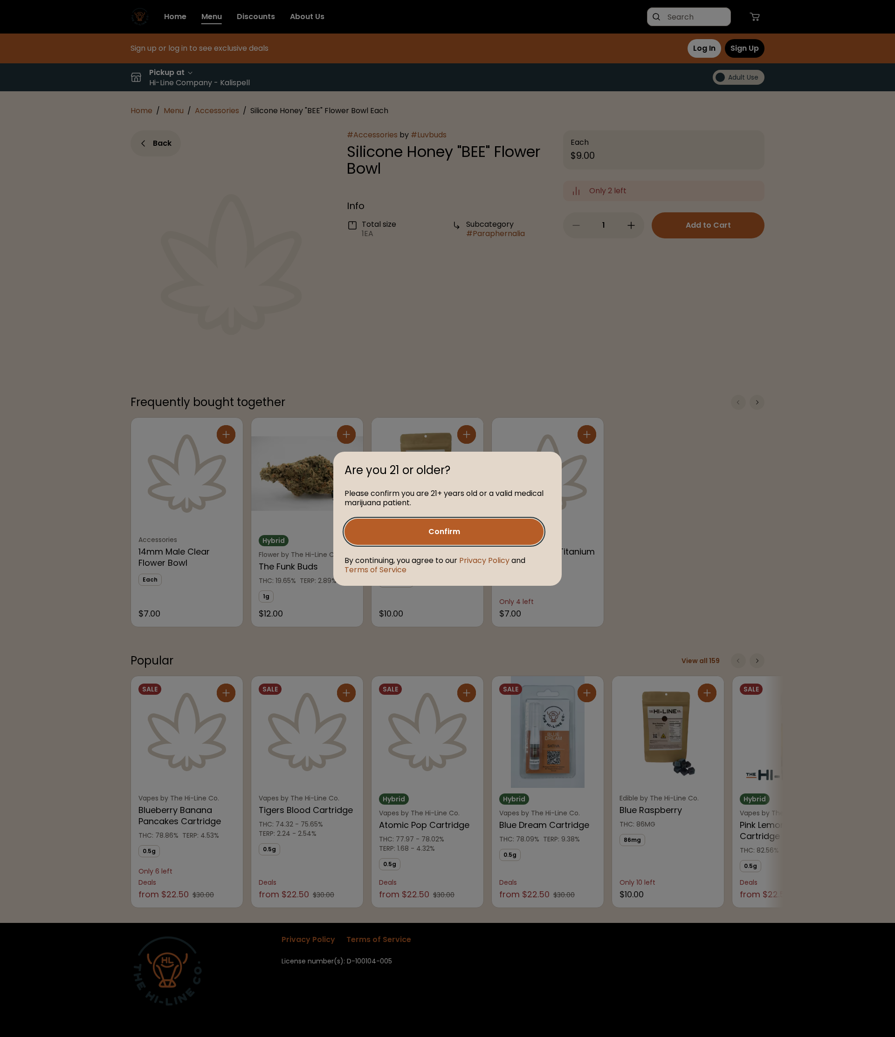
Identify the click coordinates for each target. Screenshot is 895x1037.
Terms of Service (375, 569)
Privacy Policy (484, 560)
